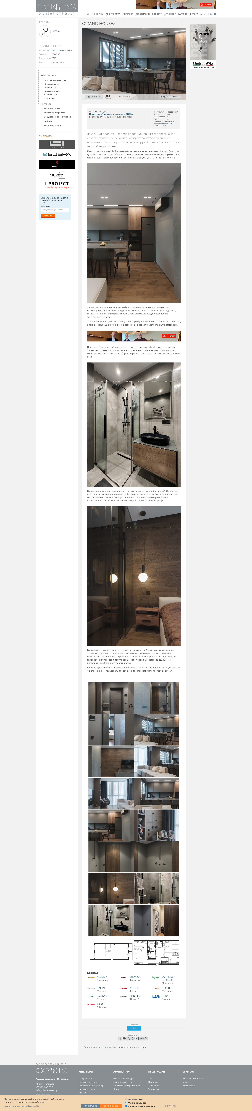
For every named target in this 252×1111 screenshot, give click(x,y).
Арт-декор (170, 14)
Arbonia (102, 977)
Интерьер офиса (52, 125)
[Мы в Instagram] (211, 14)
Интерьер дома (52, 108)
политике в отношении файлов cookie (21, 1106)
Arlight (134, 988)
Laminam (102, 996)
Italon (101, 988)
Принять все (91, 1106)
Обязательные (135, 1099)
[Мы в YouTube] (215, 14)
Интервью (153, 1082)
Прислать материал (193, 1079)
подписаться (48, 216)
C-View (56, 31)
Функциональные (137, 1103)
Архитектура (113, 14)
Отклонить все (111, 1106)
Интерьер (128, 14)
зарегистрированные (163, 124)
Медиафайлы (189, 1086)
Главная (88, 15)
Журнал (194, 14)
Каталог (182, 14)
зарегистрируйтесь (106, 1047)
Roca (165, 996)
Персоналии (142, 14)
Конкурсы (97, 14)
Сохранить (170, 1106)
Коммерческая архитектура (52, 93)
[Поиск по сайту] (205, 14)
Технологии (154, 1089)
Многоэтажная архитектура (51, 85)
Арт (150, 1079)
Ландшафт (49, 98)
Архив (186, 1082)
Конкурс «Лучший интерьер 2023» (111, 114)
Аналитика (153, 1086)
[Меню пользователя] (201, 14)
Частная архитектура (55, 80)
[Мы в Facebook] (208, 14)
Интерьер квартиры (62, 50)
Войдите (88, 1047)
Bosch (166, 988)
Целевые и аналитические (141, 1106)
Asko (100, 1004)
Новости (157, 14)
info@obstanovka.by (46, 1090)
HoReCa (48, 121)
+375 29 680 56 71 (45, 1087)
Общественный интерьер (57, 117)
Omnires (135, 996)
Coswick (135, 977)
